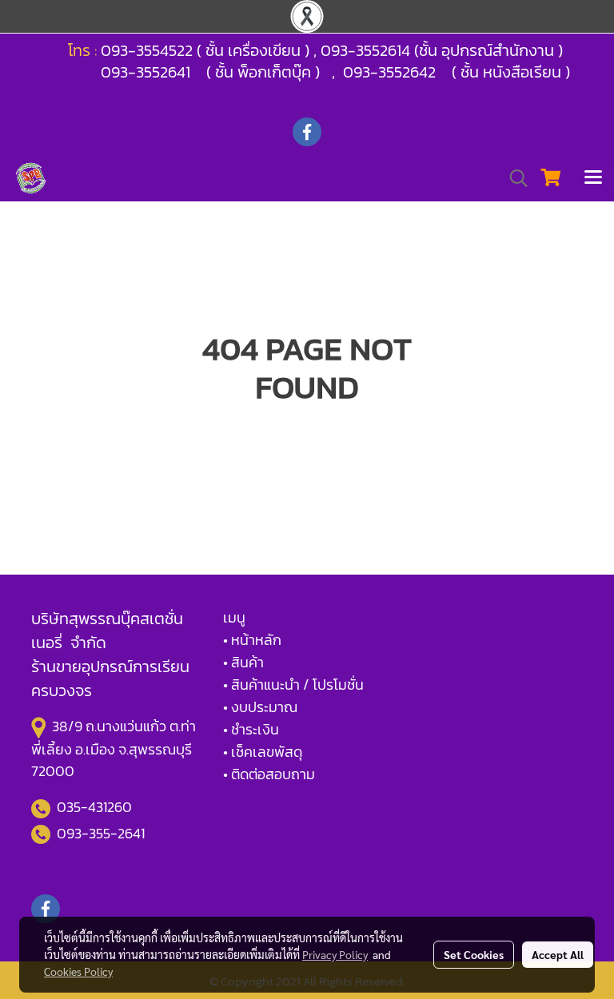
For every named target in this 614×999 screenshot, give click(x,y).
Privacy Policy (335, 954)
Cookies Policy (78, 971)
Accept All (558, 954)
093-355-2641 (101, 833)
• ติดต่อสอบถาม (269, 774)
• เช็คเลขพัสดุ (262, 751)
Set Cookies (474, 954)
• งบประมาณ (260, 707)
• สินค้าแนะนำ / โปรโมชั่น (293, 684)
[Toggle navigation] (593, 178)
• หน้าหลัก (252, 640)
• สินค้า (243, 662)
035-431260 (96, 807)
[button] (513, 178)
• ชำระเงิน (251, 729)
